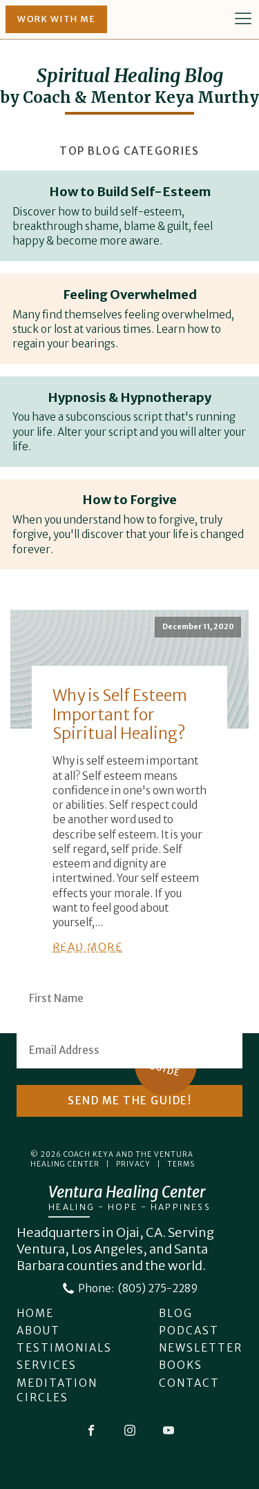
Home (35, 1313)
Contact (189, 1383)
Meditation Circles (57, 1390)
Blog (176, 1313)
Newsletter (200, 1347)
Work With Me (56, 19)
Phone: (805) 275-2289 (138, 1288)
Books (180, 1365)
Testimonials (64, 1347)
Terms (181, 1164)
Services (47, 1365)
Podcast (189, 1330)
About (38, 1330)
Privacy (133, 1164)
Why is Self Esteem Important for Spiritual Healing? (119, 714)
